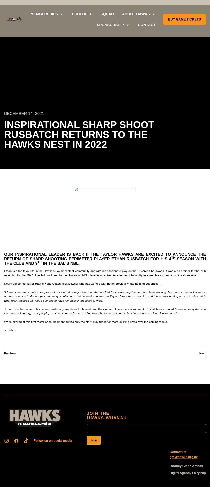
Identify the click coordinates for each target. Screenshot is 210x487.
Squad (107, 14)
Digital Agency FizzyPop (188, 473)
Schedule (82, 14)
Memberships (44, 14)
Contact (147, 25)
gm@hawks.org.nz (183, 457)
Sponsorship (110, 25)
